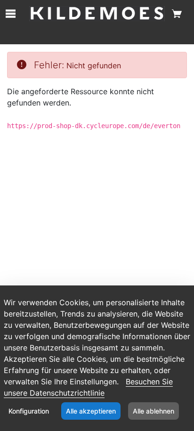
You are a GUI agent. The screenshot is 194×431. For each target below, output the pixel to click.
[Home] (97, 14)
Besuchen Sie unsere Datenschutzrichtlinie (88, 387)
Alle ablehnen (153, 411)
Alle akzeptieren (91, 411)
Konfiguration (28, 411)
